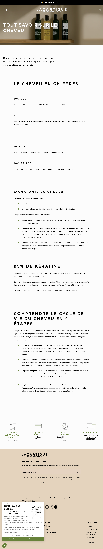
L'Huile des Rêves (50, 532)
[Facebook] (47, 507)
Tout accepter (33, 539)
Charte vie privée (45, 482)
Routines (47, 529)
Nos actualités (13, 49)
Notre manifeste (92, 529)
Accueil (5, 49)
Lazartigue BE (51, 10)
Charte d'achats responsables (91, 533)
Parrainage (90, 542)
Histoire (89, 526)
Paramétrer (12, 539)
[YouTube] (56, 507)
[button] (4, 545)
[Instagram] (51, 507)
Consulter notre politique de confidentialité (15, 532)
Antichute (47, 526)
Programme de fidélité (91, 538)
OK (77, 472)
